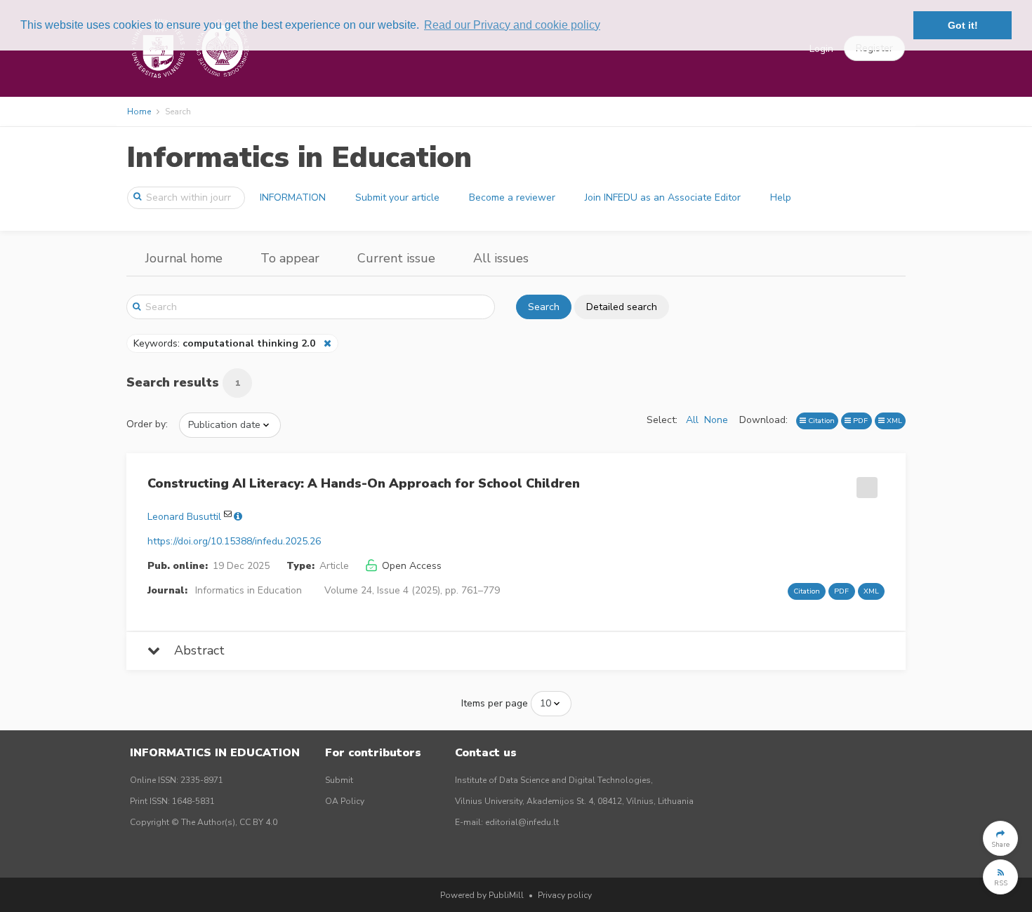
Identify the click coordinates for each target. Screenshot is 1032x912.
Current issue (396, 258)
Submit (339, 780)
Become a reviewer (512, 197)
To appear (289, 258)
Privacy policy (565, 895)
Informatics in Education (299, 157)
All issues (501, 258)
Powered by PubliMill (482, 895)
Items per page (494, 703)
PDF (859, 420)
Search (544, 307)
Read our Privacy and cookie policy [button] (512, 25)
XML (893, 420)
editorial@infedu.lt (522, 822)
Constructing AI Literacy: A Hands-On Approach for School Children (363, 483)
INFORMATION (293, 197)
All (692, 420)
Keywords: (224, 343)
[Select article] (864, 482)
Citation (820, 420)
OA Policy (344, 801)
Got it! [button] (963, 25)
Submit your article (397, 197)
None (716, 420)
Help (780, 197)
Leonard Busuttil (184, 516)
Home (139, 111)
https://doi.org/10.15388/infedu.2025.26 (234, 541)
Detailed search (621, 307)
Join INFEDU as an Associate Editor (663, 197)
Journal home (184, 258)
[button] (1000, 838)
